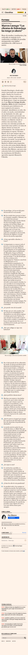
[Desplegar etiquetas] (25, 540)
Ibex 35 (3, 9)
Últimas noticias (6, 604)
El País (24, 15)
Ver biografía (12, 517)
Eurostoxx (8, 641)
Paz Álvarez (14, 75)
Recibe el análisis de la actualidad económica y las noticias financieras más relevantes (13, 524)
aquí (24, 551)
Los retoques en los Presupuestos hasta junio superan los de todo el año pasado (14, 614)
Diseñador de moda (7, 23)
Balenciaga (11, 540)
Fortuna (5, 20)
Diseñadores (4, 540)
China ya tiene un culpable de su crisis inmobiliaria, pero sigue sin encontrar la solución (13, 608)
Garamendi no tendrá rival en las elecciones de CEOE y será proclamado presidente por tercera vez (12, 625)
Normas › (24, 532)
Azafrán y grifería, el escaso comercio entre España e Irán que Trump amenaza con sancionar (13, 619)
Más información (5, 547)
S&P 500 (14, 9)
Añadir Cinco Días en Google (10, 85)
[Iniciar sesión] (25, 12)
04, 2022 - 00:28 (16, 77)
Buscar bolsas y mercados (9, 633)
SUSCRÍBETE (20, 12)
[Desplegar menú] (3, 12)
